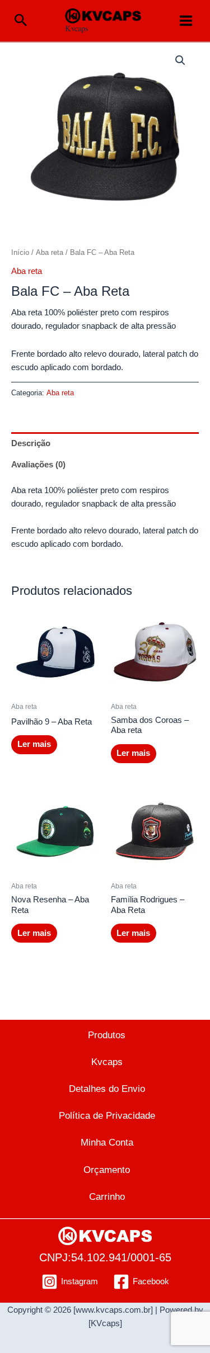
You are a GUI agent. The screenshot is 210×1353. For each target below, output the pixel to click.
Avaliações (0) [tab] (38, 464)
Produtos (106, 1034)
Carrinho (107, 1196)
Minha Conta (107, 1142)
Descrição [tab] (30, 443)
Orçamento (106, 1169)
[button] (21, 20)
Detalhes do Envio (107, 1088)
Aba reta (49, 252)
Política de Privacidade (107, 1115)
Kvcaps (76, 28)
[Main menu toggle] (186, 21)
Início (20, 252)
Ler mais (34, 744)
